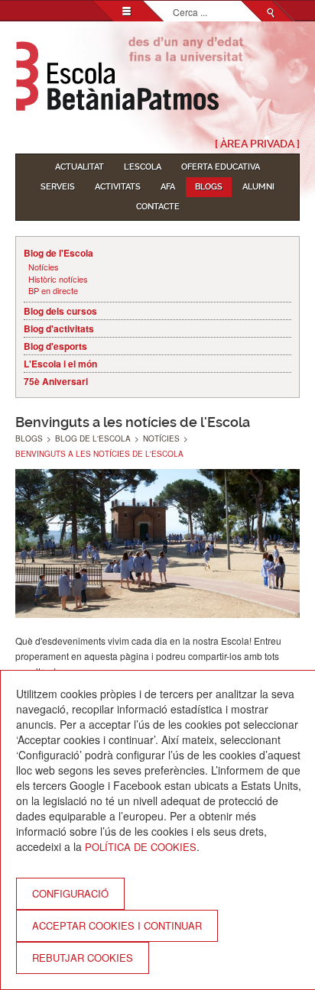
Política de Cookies (140, 847)
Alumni (258, 187)
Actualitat (79, 167)
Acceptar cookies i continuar (117, 925)
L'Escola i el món (60, 363)
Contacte (158, 207)
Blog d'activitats (59, 328)
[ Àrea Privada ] (257, 144)
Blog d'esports (55, 346)
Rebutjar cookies (82, 957)
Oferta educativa (220, 167)
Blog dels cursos (60, 311)
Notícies (43, 267)
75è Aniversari (56, 381)
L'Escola (142, 167)
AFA (168, 187)
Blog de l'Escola (58, 252)
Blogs (208, 187)
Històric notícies (58, 279)
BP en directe (53, 290)
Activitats (118, 187)
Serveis (58, 187)
